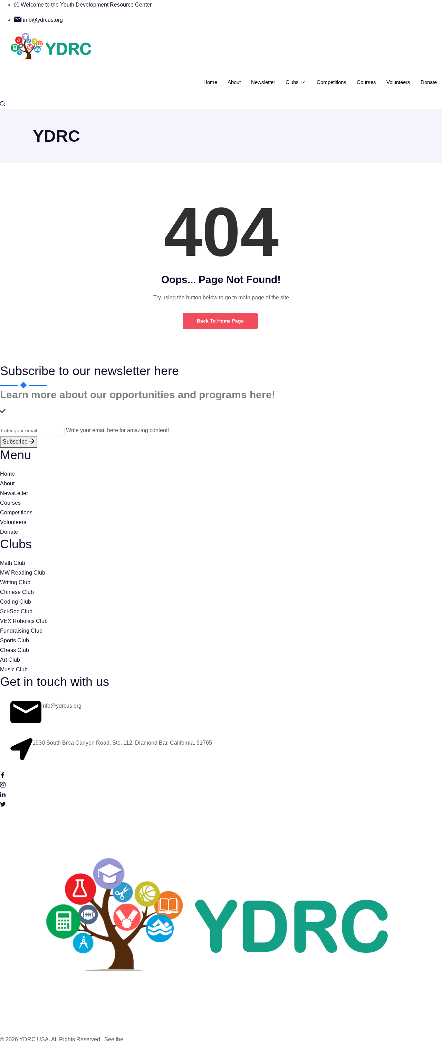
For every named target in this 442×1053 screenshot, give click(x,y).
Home (210, 82)
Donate (429, 82)
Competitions (331, 82)
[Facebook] (221, 775)
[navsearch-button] (3, 104)
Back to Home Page (220, 321)
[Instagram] (221, 784)
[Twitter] (221, 804)
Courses (366, 82)
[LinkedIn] (221, 794)
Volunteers (398, 82)
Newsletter (263, 82)
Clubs (292, 82)
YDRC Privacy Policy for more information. (177, 1039)
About (234, 82)
